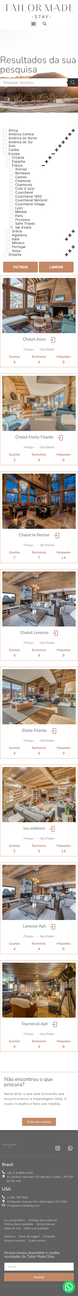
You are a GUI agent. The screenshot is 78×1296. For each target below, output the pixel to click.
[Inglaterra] (8, 235)
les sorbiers (34, 828)
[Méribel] (11, 212)
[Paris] (11, 216)
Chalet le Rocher (34, 535)
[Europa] (4, 153)
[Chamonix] (11, 181)
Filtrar (20, 267)
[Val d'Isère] (11, 227)
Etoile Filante (34, 730)
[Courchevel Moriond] (11, 200)
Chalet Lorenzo (34, 632)
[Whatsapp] (70, 1148)
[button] (33, 23)
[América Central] (4, 134)
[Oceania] (4, 254)
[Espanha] (8, 161)
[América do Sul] (4, 142)
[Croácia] (8, 157)
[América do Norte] (4, 138)
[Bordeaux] (11, 173)
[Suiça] (8, 250)
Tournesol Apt (34, 1024)
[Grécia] (8, 231)
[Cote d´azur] (11, 188)
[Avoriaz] (11, 169)
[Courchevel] (11, 192)
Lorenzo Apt (34, 926)
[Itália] (8, 239)
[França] (8, 165)
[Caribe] (4, 150)
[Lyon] (11, 208)
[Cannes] (11, 177)
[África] (4, 130)
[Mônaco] (8, 243)
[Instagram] (57, 1148)
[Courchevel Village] (11, 204)
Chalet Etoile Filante (34, 437)
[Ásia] (4, 146)
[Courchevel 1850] (11, 196)
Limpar (56, 267)
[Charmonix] (11, 184)
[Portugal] (8, 247)
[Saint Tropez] (11, 223)
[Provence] (11, 219)
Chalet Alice (34, 339)
